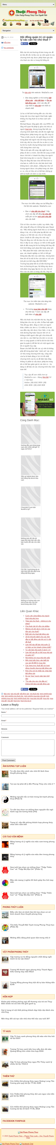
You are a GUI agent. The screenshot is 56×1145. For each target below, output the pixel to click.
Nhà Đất (45, 377)
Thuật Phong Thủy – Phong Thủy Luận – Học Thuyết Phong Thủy (31, 1137)
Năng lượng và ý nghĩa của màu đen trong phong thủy (32, 855)
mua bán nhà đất (40, 309)
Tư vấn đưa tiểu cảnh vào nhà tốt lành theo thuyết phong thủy (29, 772)
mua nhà (46, 698)
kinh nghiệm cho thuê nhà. (14, 696)
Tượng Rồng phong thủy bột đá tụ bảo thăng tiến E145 (32, 983)
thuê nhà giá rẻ (26, 701)
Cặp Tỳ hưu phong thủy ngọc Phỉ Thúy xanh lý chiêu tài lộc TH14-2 (31, 1063)
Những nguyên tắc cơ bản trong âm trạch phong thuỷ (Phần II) (32, 798)
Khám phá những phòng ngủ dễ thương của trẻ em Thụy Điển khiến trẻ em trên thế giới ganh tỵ (26, 1003)
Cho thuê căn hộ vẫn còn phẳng (37, 626)
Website (4, 729)
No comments (9, 48)
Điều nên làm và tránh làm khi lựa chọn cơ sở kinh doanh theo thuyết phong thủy (30, 913)
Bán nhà (7, 694)
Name (4, 712)
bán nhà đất (15, 694)
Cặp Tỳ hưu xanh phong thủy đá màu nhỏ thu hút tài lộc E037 (32, 1037)
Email (4, 721)
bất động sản (24, 694)
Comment (5, 737)
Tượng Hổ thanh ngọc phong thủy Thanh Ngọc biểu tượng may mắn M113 (31, 971)
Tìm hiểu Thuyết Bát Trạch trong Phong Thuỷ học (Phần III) (32, 926)
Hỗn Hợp (7, 42)
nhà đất (38, 314)
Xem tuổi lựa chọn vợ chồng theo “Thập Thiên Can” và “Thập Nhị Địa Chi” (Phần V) (31, 868)
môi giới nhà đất (44, 217)
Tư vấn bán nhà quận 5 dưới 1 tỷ (38, 650)
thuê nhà (28, 129)
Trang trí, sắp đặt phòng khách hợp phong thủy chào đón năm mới (31, 823)
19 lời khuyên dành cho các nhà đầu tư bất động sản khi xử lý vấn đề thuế (38, 639)
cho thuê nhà (34, 694)
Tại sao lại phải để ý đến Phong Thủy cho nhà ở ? (32, 784)
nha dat (38, 106)
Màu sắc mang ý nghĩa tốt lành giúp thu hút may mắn (31, 881)
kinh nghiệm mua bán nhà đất (34, 696)
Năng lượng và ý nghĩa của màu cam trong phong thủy (32, 842)
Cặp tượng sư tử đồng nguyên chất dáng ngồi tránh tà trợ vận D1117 (31, 958)
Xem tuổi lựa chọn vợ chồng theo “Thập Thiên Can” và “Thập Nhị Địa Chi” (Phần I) (31, 894)
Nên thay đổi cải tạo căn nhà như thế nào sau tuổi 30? (25, 1019)
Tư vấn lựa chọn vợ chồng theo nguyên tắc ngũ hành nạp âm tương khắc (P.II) (31, 811)
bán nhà (28, 93)
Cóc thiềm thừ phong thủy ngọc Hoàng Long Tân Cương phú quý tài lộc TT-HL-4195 (32, 1082)
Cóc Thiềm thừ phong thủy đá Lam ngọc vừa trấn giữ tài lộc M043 (32, 1095)
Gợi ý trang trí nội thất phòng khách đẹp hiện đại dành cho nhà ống (27, 1011)
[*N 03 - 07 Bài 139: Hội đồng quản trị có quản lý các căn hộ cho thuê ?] (37, 76)
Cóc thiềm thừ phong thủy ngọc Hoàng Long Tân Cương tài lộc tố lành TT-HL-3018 (32, 1108)
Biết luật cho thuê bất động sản (37, 634)
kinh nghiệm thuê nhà (21, 698)
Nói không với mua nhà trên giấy (37, 658)
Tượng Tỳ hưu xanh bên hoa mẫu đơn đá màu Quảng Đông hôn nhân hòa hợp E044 (30, 1050)
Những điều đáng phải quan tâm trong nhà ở (30, 938)
